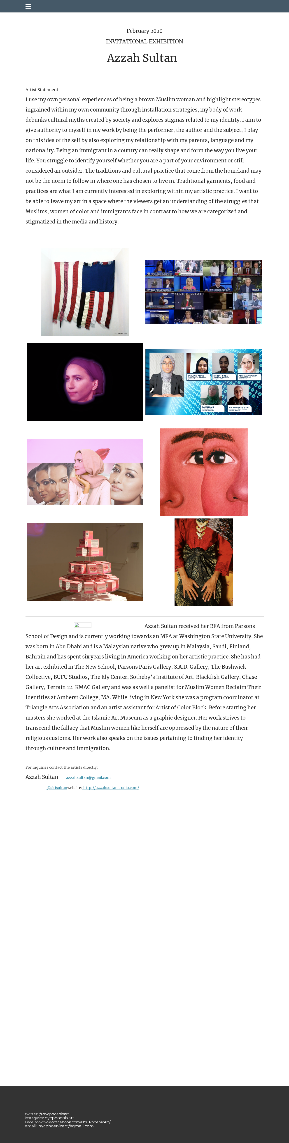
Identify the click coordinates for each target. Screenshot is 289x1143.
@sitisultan (57, 787)
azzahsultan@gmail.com (88, 777)
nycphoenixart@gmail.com (66, 1126)
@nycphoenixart (53, 1114)
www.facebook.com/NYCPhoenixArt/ (77, 1122)
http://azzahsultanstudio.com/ (110, 787)
